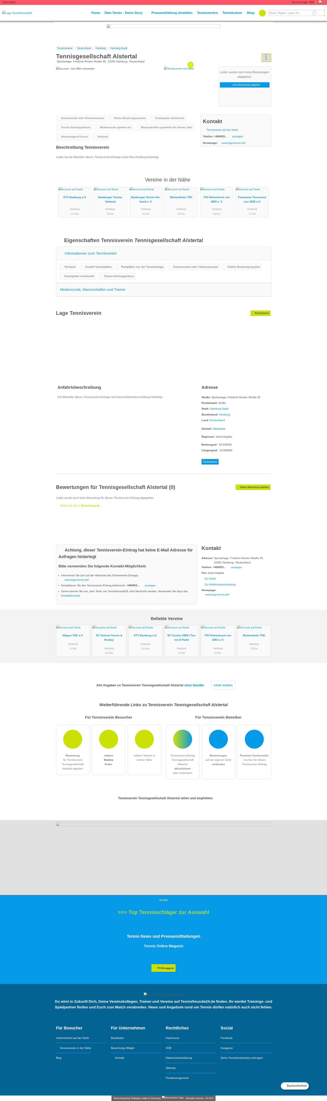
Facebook (227, 1037)
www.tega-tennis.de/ (233, 142)
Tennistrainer (232, 13)
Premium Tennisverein (263, 183)
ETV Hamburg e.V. (74, 197)
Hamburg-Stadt (219, 408)
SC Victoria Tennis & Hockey (109, 637)
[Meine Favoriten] (262, 13)
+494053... (220, 136)
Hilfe (311, 2)
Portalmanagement (177, 1077)
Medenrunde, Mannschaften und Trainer (92, 290)
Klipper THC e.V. (72, 635)
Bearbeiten (117, 1037)
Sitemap (171, 1067)
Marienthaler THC (181, 197)
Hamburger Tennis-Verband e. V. (145, 199)
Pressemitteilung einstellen (171, 13)
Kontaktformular (70, 595)
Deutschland (217, 420)
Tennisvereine (207, 13)
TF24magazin (165, 968)
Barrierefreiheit (296, 1085)
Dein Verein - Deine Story (123, 13)
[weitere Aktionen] (266, 57)
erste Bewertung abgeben (246, 84)
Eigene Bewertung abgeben (254, 487)
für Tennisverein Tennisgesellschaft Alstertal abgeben (73, 762)
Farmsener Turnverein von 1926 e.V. (252, 199)
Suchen (322, 13)
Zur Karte (210, 578)
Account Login (299, 2)
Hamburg (224, 414)
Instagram (227, 1047)
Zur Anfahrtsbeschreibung (220, 584)
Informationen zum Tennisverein (90, 253)
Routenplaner (261, 313)
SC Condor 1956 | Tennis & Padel (181, 637)
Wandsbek (219, 428)
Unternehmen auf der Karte (72, 1037)
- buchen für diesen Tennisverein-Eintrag (254, 760)
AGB (168, 1047)
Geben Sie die (79, 505)
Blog (58, 1057)
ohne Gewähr (194, 685)
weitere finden (108, 760)
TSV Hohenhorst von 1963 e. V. (216, 199)
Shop (251, 13)
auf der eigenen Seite (218, 760)
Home (95, 13)
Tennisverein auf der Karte (222, 129)
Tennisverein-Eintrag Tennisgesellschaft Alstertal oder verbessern (182, 764)
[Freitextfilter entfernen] (314, 12)
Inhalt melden (223, 685)
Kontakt (119, 1057)
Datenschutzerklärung (179, 1057)
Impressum (172, 1037)
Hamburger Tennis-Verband (110, 199)
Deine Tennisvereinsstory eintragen (242, 1057)
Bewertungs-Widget (122, 1047)
